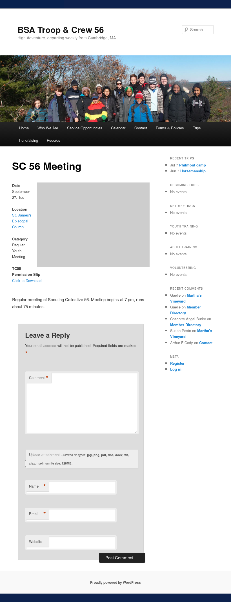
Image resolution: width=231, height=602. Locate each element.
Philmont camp (192, 165)
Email (37, 513)
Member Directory (185, 324)
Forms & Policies (170, 127)
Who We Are (47, 127)
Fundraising (28, 140)
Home (24, 127)
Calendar (118, 127)
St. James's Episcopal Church (22, 220)
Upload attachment (79, 458)
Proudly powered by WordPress (115, 582)
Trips (197, 127)
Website (35, 541)
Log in (175, 369)
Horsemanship (193, 170)
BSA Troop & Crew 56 (60, 29)
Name (37, 486)
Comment (38, 377)
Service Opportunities (84, 127)
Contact (140, 127)
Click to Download (26, 280)
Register (177, 363)
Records (53, 140)
